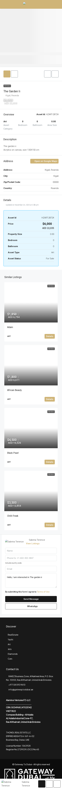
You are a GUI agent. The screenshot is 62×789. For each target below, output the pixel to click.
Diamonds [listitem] (13, 654)
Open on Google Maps (45, 161)
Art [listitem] (9, 644)
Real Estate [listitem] (13, 634)
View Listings (33, 543)
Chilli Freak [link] (12, 515)
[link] (31, 302)
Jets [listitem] (10, 649)
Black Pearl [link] (13, 453)
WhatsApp (32, 606)
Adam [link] (10, 327)
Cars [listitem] (10, 658)
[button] (47, 73)
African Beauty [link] (14, 390)
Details (49, 336)
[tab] (6, 73)
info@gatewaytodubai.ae (21, 689)
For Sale (7, 86)
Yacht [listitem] (10, 639)
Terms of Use (43, 592)
